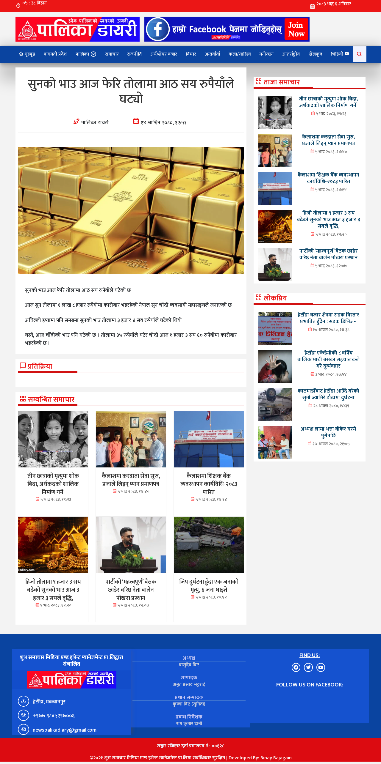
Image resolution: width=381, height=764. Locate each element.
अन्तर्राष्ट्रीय (291, 54)
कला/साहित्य (240, 54)
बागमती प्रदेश (55, 54)
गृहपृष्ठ (29, 54)
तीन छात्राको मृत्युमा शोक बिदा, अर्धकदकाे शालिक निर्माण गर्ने (328, 102)
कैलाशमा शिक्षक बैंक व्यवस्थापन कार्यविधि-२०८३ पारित (328, 178)
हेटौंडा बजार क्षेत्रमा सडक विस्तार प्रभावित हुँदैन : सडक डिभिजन (328, 318)
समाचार (112, 54)
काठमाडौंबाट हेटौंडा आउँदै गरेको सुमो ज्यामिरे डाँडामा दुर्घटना (328, 394)
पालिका (82, 54)
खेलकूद (315, 54)
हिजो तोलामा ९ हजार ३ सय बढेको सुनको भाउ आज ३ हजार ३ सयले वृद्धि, (328, 219)
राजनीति (134, 54)
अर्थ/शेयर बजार (163, 54)
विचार (191, 54)
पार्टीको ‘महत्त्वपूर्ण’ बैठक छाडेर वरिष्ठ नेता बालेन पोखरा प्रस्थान (328, 254)
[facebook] (227, 29)
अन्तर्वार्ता (212, 54)
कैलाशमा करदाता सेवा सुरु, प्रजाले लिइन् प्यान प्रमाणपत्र (328, 140)
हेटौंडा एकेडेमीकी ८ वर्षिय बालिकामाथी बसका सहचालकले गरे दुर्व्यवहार (328, 359)
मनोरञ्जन (266, 54)
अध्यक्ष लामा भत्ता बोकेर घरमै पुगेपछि (328, 432)
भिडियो (337, 54)
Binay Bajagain (276, 758)
